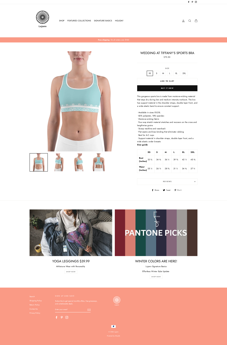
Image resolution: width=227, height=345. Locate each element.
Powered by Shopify (113, 336)
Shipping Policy (36, 300)
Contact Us (34, 309)
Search (32, 296)
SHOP (61, 20)
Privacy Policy (35, 313)
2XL (184, 73)
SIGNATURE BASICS (103, 20)
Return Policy (35, 305)
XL (176, 73)
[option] (113, 40)
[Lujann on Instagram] (66, 317)
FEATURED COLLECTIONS (79, 20)
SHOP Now (71, 272)
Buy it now (167, 88)
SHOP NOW (156, 277)
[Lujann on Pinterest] (61, 317)
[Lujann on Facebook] (56, 317)
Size (167, 68)
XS (150, 73)
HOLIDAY (119, 20)
